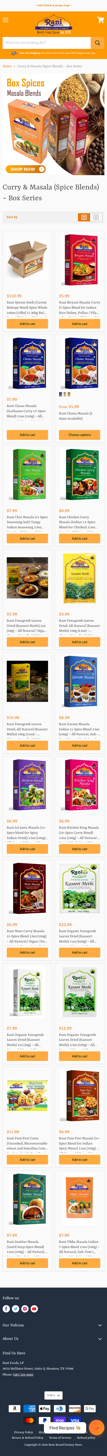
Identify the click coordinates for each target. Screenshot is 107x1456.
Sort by (12, 217)
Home (7, 66)
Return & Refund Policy (27, 1438)
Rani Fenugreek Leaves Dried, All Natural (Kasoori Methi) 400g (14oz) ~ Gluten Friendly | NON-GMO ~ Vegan (27, 730)
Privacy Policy (23, 1432)
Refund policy (86, 1438)
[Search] (97, 43)
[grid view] (84, 217)
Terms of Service (76, 1432)
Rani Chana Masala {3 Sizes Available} (75, 416)
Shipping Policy (49, 1432)
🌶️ (96, 1427)
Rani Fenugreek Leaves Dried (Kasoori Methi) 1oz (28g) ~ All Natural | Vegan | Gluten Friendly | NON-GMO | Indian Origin (27, 627)
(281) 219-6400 (23, 1375)
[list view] (96, 217)
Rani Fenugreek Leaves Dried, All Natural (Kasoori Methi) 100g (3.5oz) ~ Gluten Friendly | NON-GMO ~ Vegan (79, 627)
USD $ (51, 1395)
